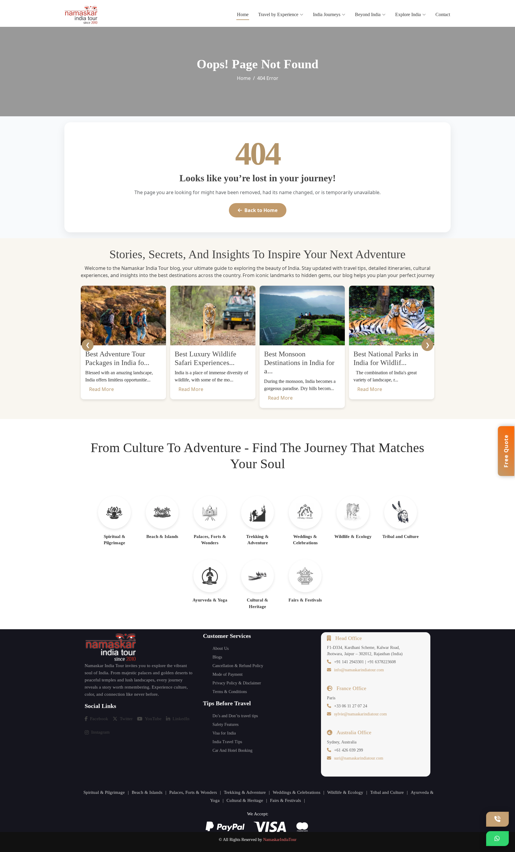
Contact (442, 14)
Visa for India (224, 733)
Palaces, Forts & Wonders (193, 792)
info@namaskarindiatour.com (359, 670)
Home (243, 14)
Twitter (126, 718)
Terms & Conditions (229, 691)
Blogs (217, 657)
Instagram (100, 732)
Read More (101, 389)
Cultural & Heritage (245, 800)
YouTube (153, 718)
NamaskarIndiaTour (280, 839)
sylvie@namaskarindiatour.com (360, 714)
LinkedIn (181, 718)
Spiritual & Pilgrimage (104, 792)
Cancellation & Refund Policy (237, 666)
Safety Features (225, 724)
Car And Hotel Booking (232, 750)
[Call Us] (497, 819)
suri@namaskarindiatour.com (358, 758)
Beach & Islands (147, 792)
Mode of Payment (227, 674)
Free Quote (506, 451)
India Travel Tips (227, 742)
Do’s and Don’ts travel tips (235, 716)
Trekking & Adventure (245, 792)
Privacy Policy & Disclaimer (236, 683)
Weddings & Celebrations (296, 792)
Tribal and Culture (387, 792)
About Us (220, 648)
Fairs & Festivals (285, 800)
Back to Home (260, 210)
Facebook (99, 718)
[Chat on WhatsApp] (497, 838)
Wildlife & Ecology (345, 792)
